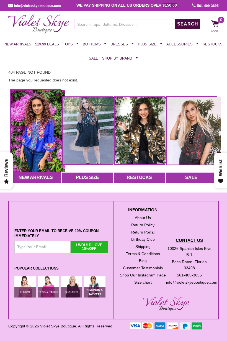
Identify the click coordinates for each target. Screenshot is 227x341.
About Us (143, 218)
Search (187, 24)
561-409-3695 (208, 6)
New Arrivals (17, 44)
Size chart (143, 282)
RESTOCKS (139, 177)
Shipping (143, 246)
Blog (143, 260)
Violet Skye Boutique (58, 326)
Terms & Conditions (143, 253)
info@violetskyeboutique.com (37, 6)
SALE (191, 177)
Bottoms (92, 44)
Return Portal (142, 232)
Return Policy (142, 225)
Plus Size (148, 44)
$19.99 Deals (47, 44)
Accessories (180, 44)
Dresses (119, 44)
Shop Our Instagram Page (143, 275)
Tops (68, 44)
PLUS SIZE (87, 177)
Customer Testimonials (143, 268)
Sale (93, 58)
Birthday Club (143, 239)
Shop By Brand (117, 58)
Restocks (213, 44)
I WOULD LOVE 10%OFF (89, 247)
